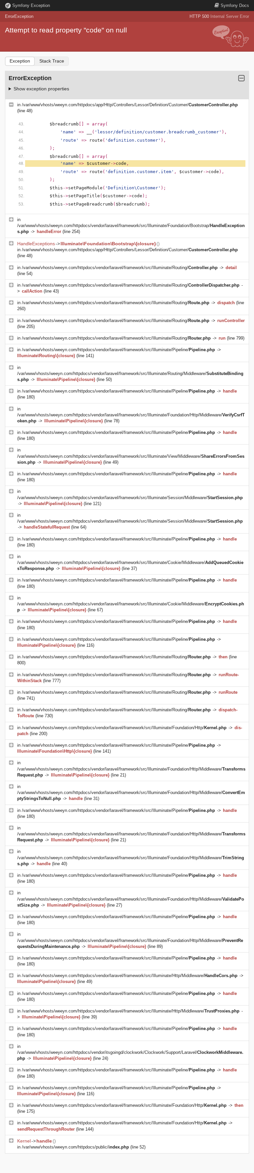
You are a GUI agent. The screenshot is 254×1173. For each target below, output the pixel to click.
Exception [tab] (20, 61)
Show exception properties (41, 88)
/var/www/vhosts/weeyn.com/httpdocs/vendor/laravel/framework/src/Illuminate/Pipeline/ (118, 349)
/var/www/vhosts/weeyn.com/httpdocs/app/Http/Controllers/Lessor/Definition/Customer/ (130, 104)
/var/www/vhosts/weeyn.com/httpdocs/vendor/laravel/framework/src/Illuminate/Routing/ (120, 267)
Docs (235, 5)
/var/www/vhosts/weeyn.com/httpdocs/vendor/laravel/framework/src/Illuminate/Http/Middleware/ (129, 975)
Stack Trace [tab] (51, 61)
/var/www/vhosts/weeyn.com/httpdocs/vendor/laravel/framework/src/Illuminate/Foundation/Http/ (124, 727)
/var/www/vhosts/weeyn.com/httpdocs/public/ (75, 1147)
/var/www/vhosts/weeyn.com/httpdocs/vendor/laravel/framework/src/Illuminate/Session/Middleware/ (130, 497)
